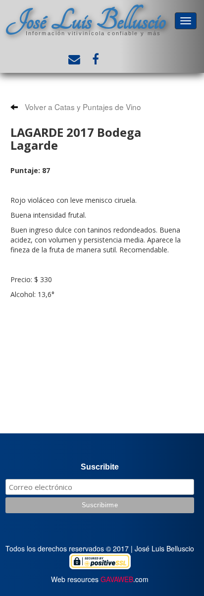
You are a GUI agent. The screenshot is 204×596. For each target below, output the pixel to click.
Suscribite (100, 467)
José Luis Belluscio (86, 20)
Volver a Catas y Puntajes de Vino (82, 106)
